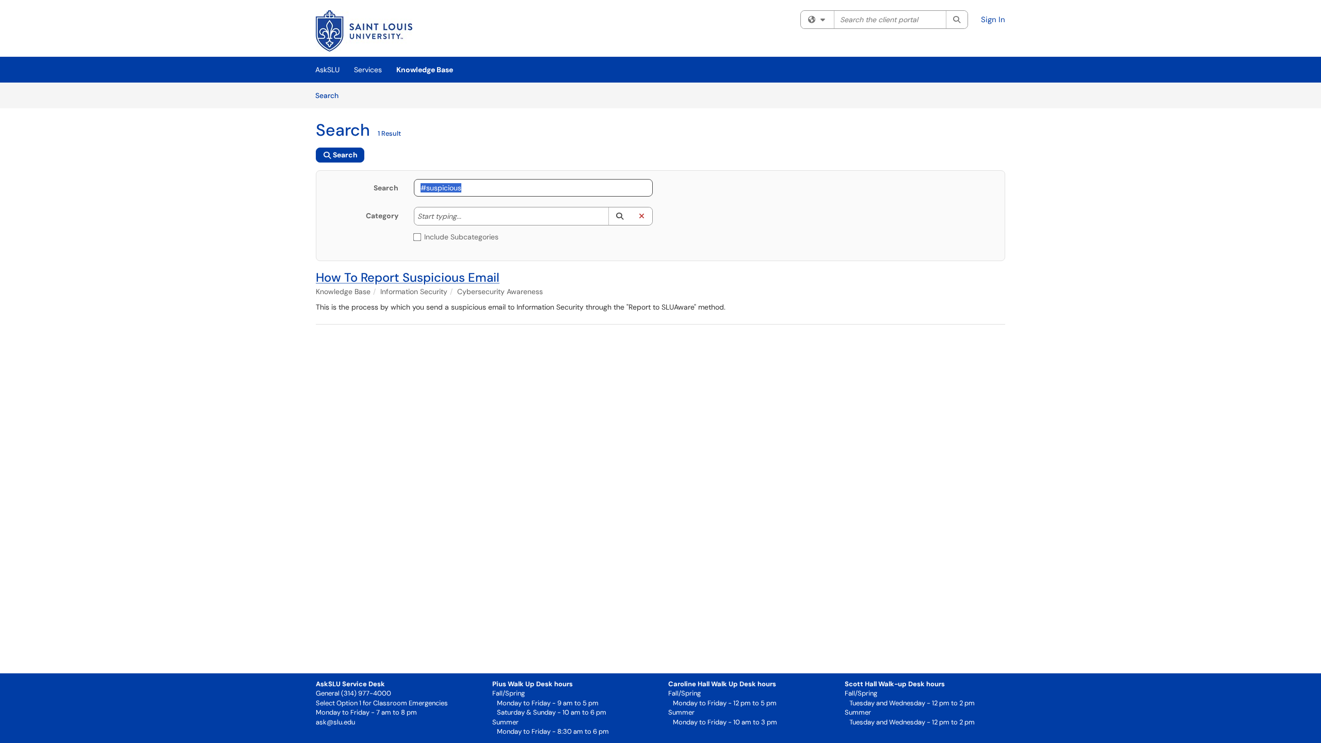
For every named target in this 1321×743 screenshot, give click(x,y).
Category (382, 215)
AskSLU (327, 69)
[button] (619, 216)
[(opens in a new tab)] (364, 31)
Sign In (993, 19)
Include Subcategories (461, 236)
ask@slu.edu (335, 722)
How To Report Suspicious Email (408, 277)
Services (368, 69)
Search (330, 95)
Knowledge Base (424, 69)
